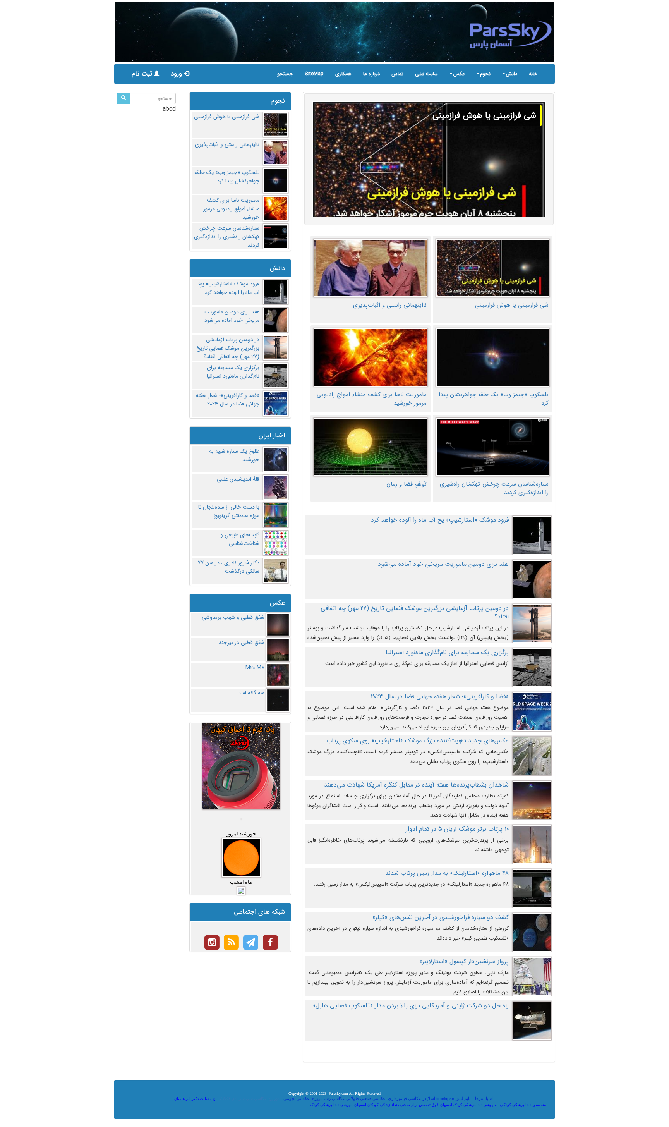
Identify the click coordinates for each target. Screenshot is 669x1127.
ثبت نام (143, 74)
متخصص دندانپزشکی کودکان (523, 1105)
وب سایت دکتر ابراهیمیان (195, 1098)
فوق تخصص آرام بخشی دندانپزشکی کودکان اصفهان (396, 1105)
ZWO (225, 1098)
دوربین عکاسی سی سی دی (255, 1098)
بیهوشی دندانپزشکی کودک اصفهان (468, 1105)
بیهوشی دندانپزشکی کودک (331, 1105)
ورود (177, 74)
